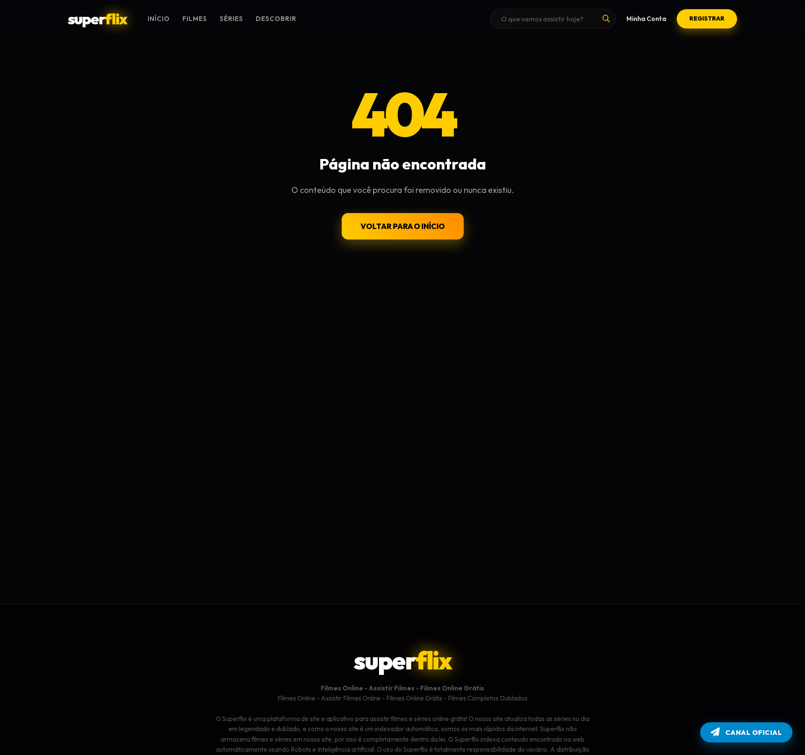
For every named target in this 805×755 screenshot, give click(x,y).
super (97, 18)
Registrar (706, 18)
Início (159, 19)
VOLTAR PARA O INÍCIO (403, 226)
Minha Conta (646, 19)
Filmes (194, 19)
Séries (231, 19)
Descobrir (276, 19)
